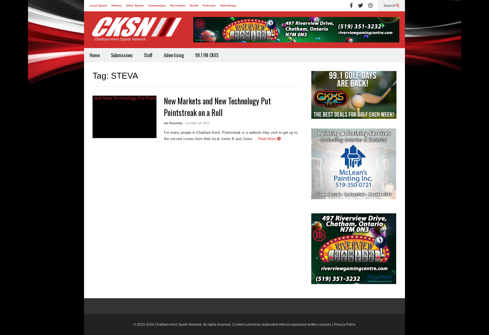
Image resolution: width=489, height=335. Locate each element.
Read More (267, 139)
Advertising (228, 5)
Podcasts (209, 5)
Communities (157, 5)
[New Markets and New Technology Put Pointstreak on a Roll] (124, 117)
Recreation (177, 5)
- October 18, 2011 (196, 123)
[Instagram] (370, 5)
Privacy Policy (344, 325)
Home (95, 55)
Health (194, 5)
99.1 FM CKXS (206, 55)
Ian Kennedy (173, 123)
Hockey (116, 5)
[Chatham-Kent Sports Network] (136, 32)
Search (389, 6)
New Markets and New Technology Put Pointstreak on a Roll (217, 106)
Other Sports (135, 5)
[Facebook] (351, 5)
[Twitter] (360, 5)
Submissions (122, 55)
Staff (148, 55)
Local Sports (98, 5)
